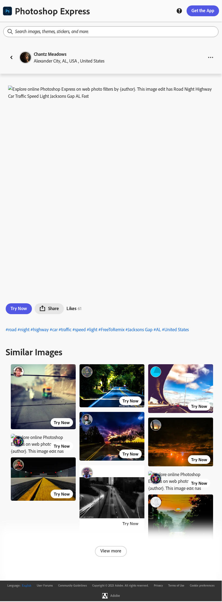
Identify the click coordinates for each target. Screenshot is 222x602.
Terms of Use (176, 585)
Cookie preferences (202, 585)
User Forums (45, 585)
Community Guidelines (72, 585)
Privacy (158, 585)
